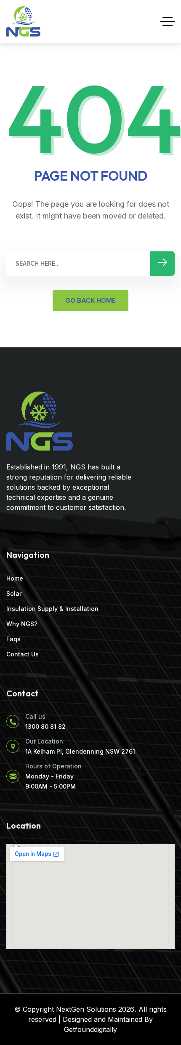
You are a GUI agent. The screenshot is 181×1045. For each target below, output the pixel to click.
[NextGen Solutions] (23, 21)
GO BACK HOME (90, 300)
